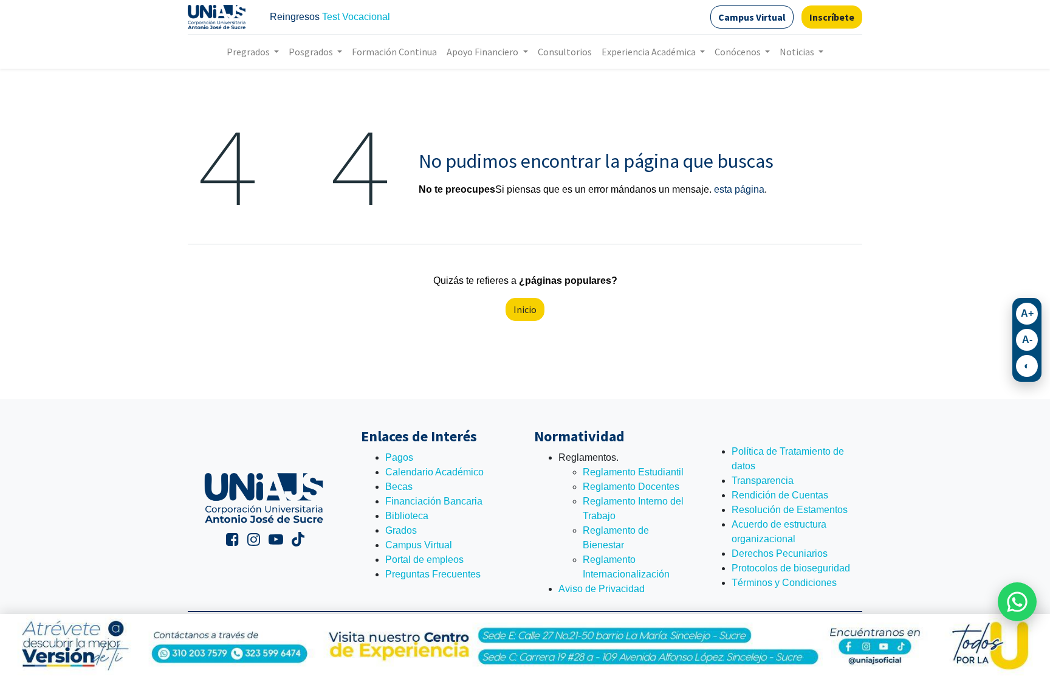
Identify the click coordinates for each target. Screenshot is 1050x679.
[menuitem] (394, 52)
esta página (739, 189)
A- (1027, 339)
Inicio (525, 309)
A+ (1027, 313)
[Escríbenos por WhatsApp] (1017, 601)
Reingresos (295, 17)
